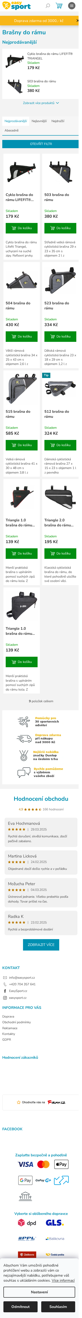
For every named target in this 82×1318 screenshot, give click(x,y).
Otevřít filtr (41, 144)
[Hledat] (47, 5)
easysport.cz (17, 998)
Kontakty (8, 1034)
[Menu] (71, 5)
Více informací (63, 1280)
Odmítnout (20, 1306)
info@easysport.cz (22, 977)
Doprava (8, 1016)
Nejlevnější (39, 121)
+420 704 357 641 (22, 984)
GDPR (6, 1039)
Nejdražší (57, 121)
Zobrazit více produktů (38, 103)
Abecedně (11, 130)
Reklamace (9, 1028)
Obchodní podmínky (16, 1022)
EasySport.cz (18, 991)
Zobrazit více (41, 944)
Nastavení (39, 1292)
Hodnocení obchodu (41, 799)
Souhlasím (58, 1306)
